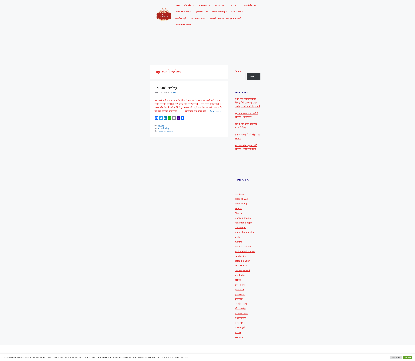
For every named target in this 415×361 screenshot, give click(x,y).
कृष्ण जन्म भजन (241, 284)
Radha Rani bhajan (245, 251)
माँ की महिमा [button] (187, 5)
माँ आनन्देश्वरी (240, 318)
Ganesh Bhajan (243, 218)
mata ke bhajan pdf (198, 18)
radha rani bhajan (219, 12)
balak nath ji (241, 203)
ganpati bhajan (202, 12)
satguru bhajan (242, 261)
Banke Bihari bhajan (183, 12)
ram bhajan (240, 256)
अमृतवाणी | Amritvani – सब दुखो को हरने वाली (225, 18)
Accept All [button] (408, 357)
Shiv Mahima (241, 265)
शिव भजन (239, 337)
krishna (238, 237)
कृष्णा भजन (239, 289)
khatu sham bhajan (245, 232)
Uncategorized (242, 270)
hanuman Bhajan (243, 222)
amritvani (239, 194)
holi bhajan (240, 227)
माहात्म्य (238, 332)
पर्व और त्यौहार (240, 308)
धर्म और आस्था (241, 304)
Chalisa (239, 213)
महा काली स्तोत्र (166, 88)
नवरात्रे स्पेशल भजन (250, 5)
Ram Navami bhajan (183, 25)
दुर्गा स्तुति (161, 126)
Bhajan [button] (234, 5)
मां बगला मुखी (240, 327)
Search (238, 71)
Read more (215, 111)
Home (177, 5)
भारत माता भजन (241, 313)
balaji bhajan (241, 199)
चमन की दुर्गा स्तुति (180, 18)
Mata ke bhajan (243, 246)
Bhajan (238, 208)
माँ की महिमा (240, 323)
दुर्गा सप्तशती (240, 294)
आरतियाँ (238, 280)
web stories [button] (219, 5)
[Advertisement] (207, 46)
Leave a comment (165, 131)
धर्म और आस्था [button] (203, 5)
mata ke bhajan (237, 12)
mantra (238, 242)
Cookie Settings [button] (396, 357)
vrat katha (240, 275)
